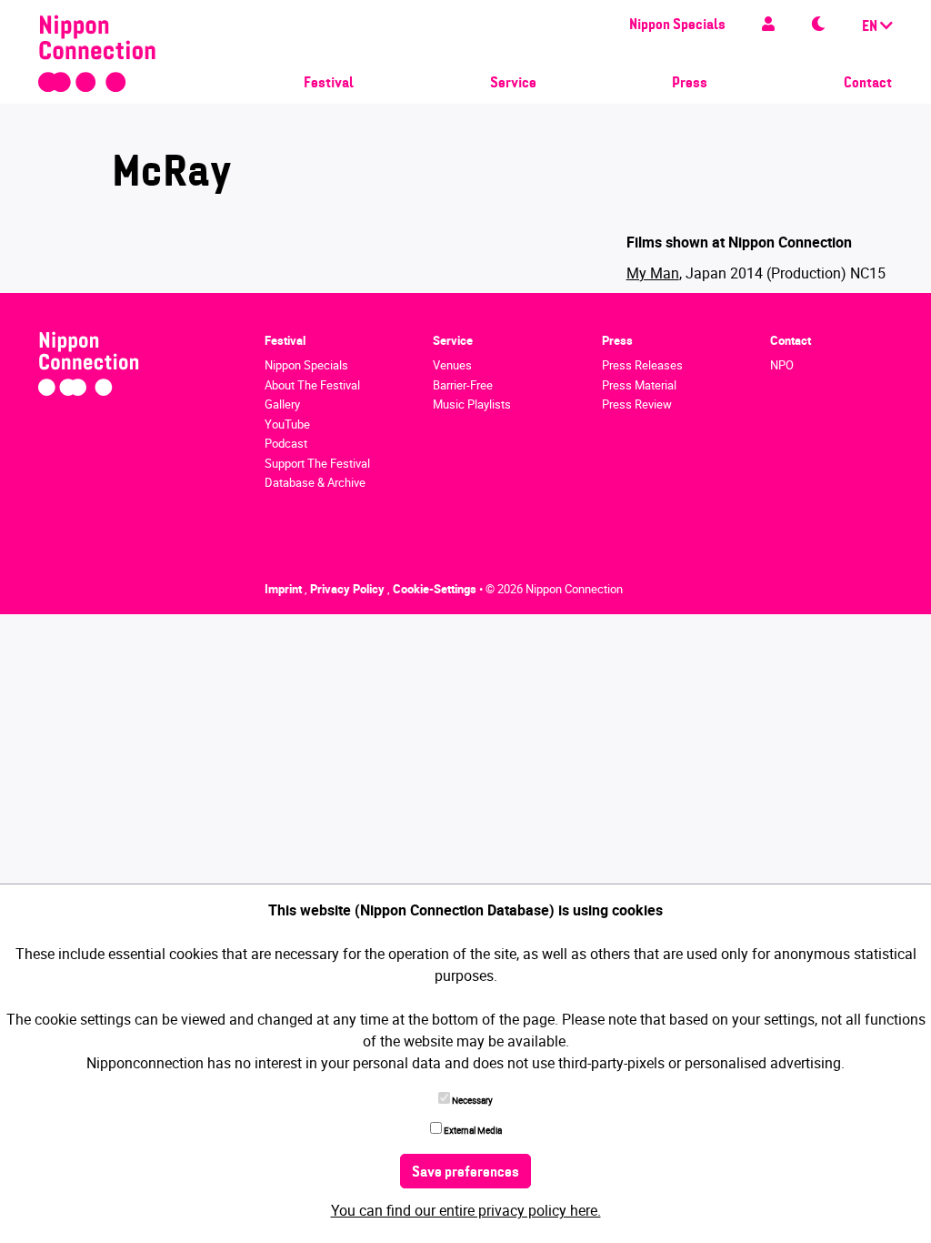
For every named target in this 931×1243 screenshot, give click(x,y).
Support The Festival (317, 463)
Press (689, 83)
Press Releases (642, 365)
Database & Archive (315, 482)
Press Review (637, 404)
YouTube (287, 424)
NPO (782, 365)
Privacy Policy (348, 589)
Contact (868, 83)
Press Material (639, 385)
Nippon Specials (677, 25)
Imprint (285, 589)
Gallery (282, 404)
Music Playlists (472, 404)
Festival (329, 83)
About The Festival (312, 385)
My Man (652, 273)
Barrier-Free (463, 385)
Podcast (286, 443)
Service (513, 83)
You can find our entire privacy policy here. (466, 1210)
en (871, 27)
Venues (452, 365)
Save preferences (465, 1173)
